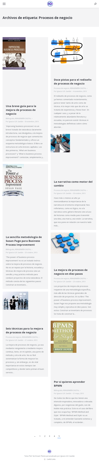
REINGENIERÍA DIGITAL (23, 118)
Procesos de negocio (61, 88)
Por (14, 121)
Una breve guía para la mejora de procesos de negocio (21, 109)
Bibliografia (10, 118)
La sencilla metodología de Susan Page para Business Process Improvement (24, 240)
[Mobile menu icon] (4, 3)
